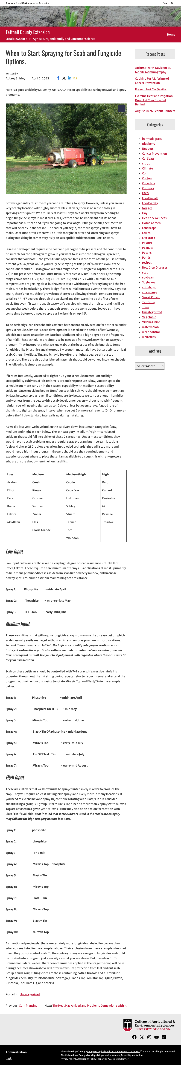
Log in (9, 1058)
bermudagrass (152, 138)
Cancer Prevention (154, 153)
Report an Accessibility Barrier (113, 1059)
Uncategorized (30, 994)
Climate (147, 168)
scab (145, 272)
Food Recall (150, 198)
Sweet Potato (151, 297)
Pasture (147, 242)
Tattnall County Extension (28, 31)
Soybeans (148, 282)
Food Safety (150, 203)
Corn (145, 173)
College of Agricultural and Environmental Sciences (113, 1051)
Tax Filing (148, 302)
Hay (144, 213)
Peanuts (147, 247)
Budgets (148, 148)
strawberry (149, 292)
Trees (145, 307)
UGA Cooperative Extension (35, 3)
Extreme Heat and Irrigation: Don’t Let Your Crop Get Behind (154, 100)
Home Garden (151, 223)
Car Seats (148, 158)
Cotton (147, 178)
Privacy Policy (68, 1059)
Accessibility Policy (86, 1059)
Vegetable (149, 317)
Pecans (147, 252)
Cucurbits (148, 183)
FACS (145, 193)
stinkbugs (149, 287)
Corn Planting (28, 1005)
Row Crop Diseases (155, 267)
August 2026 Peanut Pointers (155, 111)
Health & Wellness (154, 218)
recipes (147, 262)
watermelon (150, 327)
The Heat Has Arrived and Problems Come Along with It (89, 1005)
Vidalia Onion (151, 322)
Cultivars (148, 188)
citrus (146, 163)
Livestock (148, 238)
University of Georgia (76, 1055)
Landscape (149, 228)
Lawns (146, 233)
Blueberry (148, 143)
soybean (148, 277)
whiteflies (149, 337)
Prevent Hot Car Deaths (151, 89)
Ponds (146, 257)
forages (147, 208)
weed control (151, 332)
